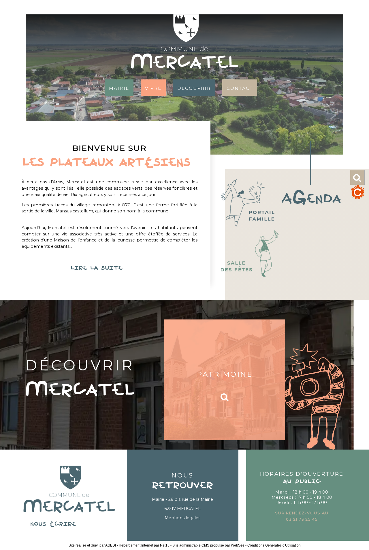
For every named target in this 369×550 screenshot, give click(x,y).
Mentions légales (182, 517)
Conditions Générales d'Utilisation (274, 545)
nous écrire (69, 524)
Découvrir (194, 88)
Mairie (119, 88)
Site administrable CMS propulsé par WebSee (208, 545)
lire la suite (109, 268)
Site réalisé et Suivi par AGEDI (92, 545)
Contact (240, 88)
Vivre (153, 88)
